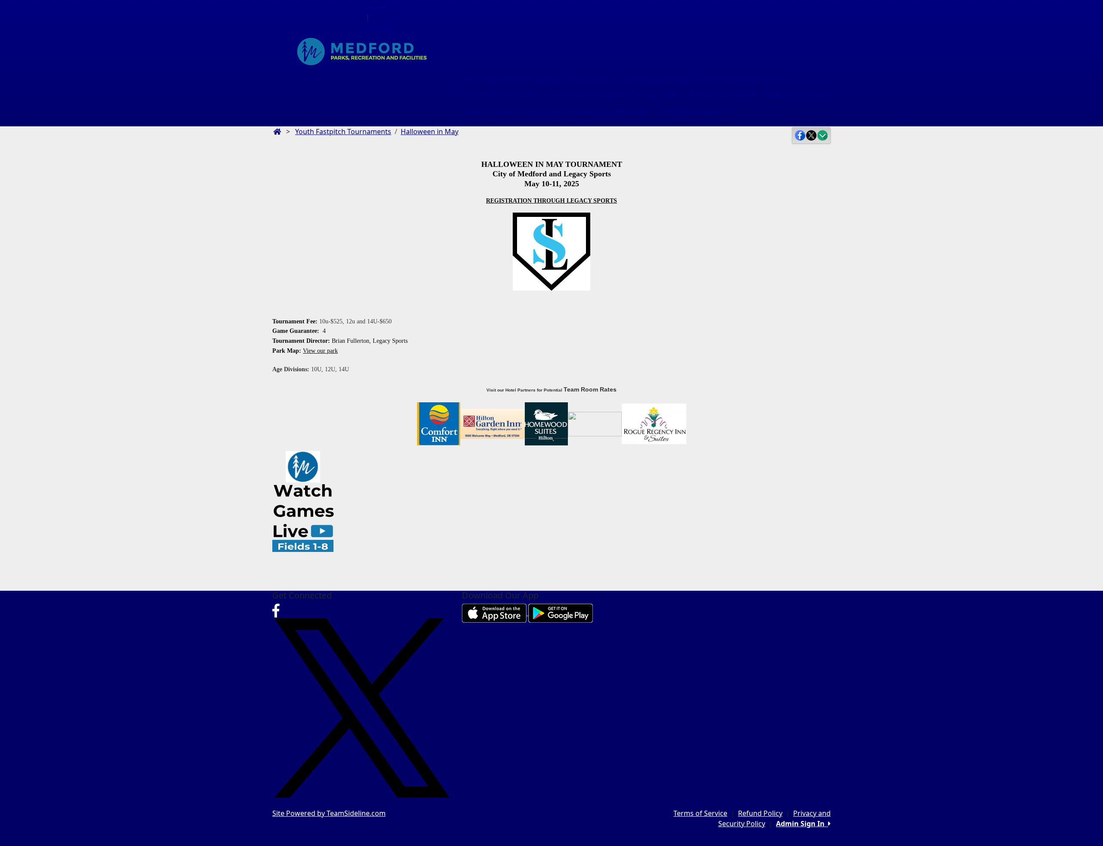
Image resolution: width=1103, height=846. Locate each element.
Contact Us (662, 95)
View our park (320, 351)
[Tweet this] (811, 135)
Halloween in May (429, 131)
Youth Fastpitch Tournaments (501, 95)
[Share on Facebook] (800, 135)
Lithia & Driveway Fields (717, 95)
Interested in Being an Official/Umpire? (602, 111)
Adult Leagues (589, 79)
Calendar (549, 79)
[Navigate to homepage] (277, 131)
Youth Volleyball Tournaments (595, 95)
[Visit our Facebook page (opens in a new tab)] (276, 613)
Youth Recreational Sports (658, 79)
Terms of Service (700, 813)
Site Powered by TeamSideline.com (329, 813)
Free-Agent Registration (695, 111)
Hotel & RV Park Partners (797, 95)
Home (468, 79)
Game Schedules (506, 79)
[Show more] (822, 135)
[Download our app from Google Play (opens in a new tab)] (560, 612)
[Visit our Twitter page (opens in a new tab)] (362, 707)
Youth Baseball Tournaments (746, 79)
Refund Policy (760, 813)
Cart (379, 27)
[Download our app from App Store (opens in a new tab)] (495, 612)
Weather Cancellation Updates (501, 111)
